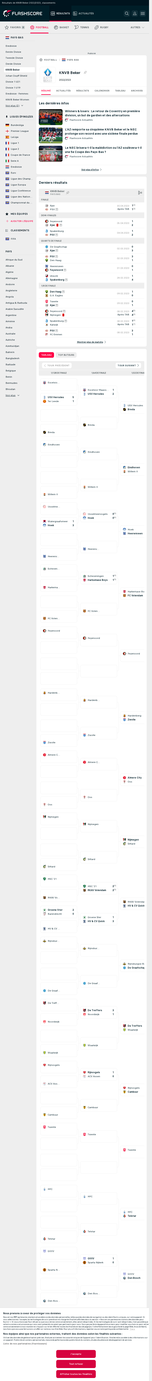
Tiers (132, 1329)
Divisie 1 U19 (13, 87)
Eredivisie (11, 46)
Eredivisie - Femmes (17, 93)
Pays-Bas (73, 59)
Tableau (120, 90)
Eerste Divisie (13, 51)
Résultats (82, 90)
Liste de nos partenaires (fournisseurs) (25, 1343)
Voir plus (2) (12, 105)
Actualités (63, 90)
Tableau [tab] (46, 355)
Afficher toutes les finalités (76, 1374)
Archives (137, 90)
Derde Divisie (13, 63)
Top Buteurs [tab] (66, 355)
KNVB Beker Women (17, 99)
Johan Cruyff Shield (16, 75)
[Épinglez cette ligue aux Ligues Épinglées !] (85, 72)
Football (50, 59)
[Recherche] (127, 13)
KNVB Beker (13, 69)
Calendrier (102, 90)
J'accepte (75, 1354)
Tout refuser (76, 1364)
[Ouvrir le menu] (143, 13)
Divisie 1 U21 (13, 81)
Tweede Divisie (14, 57)
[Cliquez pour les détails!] (91, 207)
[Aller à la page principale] (25, 13)
